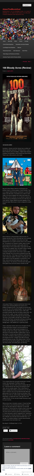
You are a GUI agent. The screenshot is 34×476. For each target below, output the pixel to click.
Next (29, 61)
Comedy (26, 41)
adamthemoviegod (25, 438)
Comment (24, 463)
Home (4, 41)
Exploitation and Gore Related (22, 44)
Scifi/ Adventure (16, 50)
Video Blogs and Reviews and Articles (11, 53)
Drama (20, 41)
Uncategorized (16, 438)
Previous (24, 61)
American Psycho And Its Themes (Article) (12, 57)
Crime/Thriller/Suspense (8, 44)
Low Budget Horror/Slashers (9, 47)
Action (15, 41)
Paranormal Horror (7, 50)
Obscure (19, 47)
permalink (11, 440)
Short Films (24, 50)
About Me (10, 41)
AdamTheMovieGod (11, 9)
